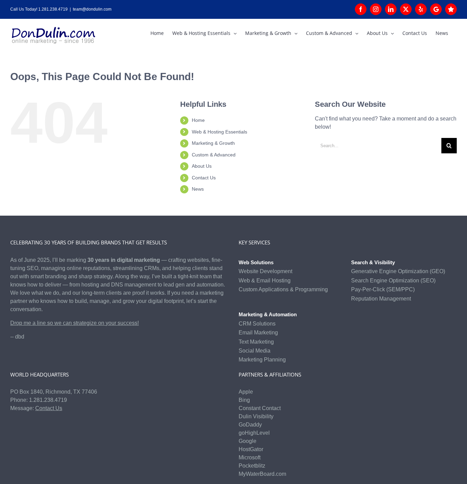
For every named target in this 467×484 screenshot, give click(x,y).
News (198, 189)
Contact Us (204, 177)
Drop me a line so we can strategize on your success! (74, 323)
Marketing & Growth (213, 143)
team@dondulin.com (92, 9)
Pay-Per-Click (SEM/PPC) (383, 289)
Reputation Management (381, 299)
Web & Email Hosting (265, 280)
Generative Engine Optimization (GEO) (398, 271)
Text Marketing (256, 342)
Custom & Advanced (214, 154)
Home (198, 120)
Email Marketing (258, 332)
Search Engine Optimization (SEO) (393, 280)
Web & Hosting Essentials (219, 132)
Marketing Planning (262, 359)
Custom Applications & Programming (283, 289)
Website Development (265, 271)
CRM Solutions (257, 324)
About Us (202, 166)
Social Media (254, 351)
